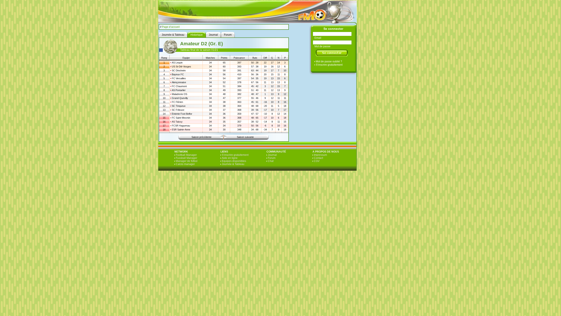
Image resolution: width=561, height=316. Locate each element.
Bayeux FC (178, 74)
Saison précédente (201, 137)
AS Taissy (177, 121)
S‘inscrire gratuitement (329, 64)
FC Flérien (177, 102)
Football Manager (186, 154)
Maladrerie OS (179, 94)
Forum (271, 158)
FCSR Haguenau (181, 125)
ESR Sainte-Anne (181, 129)
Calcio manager (185, 164)
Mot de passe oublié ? (329, 61)
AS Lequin (177, 62)
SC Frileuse (178, 110)
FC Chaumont (179, 86)
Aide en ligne (230, 158)
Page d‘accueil (171, 26)
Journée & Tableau (233, 164)
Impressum (320, 154)
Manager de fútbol (186, 161)
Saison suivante (245, 137)
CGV (317, 161)
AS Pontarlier (179, 90)
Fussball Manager (186, 158)
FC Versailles (179, 78)
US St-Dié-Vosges (181, 66)
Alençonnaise (179, 82)
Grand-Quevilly (180, 98)
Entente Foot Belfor (182, 113)
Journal (272, 154)
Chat (270, 161)
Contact (318, 158)
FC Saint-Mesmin (181, 117)
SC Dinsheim (179, 70)
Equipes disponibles (234, 161)
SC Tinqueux (179, 106)
